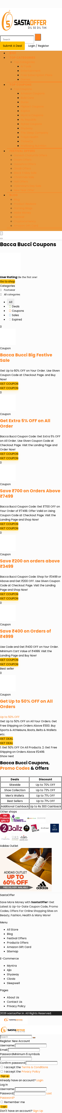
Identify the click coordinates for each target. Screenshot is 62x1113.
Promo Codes (15, 768)
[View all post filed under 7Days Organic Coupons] (54, 832)
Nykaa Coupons (31, 124)
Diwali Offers (22, 168)
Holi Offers (21, 182)
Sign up (5, 1076)
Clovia (11, 979)
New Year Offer (24, 190)
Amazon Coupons (33, 93)
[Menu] (1, 233)
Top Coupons (20, 85)
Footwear (9, 290)
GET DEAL (6, 739)
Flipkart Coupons (32, 106)
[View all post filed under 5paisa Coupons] (35, 832)
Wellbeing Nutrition (33, 146)
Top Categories (22, 57)
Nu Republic (29, 120)
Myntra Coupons (32, 115)
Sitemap (12, 951)
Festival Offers (22, 151)
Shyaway (27, 128)
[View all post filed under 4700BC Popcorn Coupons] (26, 832)
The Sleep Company (34, 133)
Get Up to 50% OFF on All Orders (26, 704)
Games (25, 79)
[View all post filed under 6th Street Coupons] (44, 832)
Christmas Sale (24, 177)
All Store (12, 930)
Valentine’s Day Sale (27, 186)
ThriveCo (27, 141)
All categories (12, 294)
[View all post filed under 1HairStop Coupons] (41, 822)
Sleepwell (13, 983)
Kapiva (25, 111)
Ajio (9, 970)
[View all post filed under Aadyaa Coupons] (23, 841)
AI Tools (26, 66)
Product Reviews (25, 204)
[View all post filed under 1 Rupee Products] (5, 822)
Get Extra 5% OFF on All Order (25, 423)
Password (20, 1054)
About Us (13, 997)
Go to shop (7, 281)
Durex (25, 102)
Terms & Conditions (35, 1067)
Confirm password (12, 1063)
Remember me (14, 1102)
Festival (19, 217)
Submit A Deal (12, 46)
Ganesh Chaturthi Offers (30, 155)
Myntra (12, 966)
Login (3, 1106)
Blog (13, 195)
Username (7, 1045)
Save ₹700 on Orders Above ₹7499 (30, 493)
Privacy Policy (16, 1006)
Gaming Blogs (23, 208)
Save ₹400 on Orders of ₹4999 (25, 634)
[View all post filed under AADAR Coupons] (15, 841)
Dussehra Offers (25, 164)
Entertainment (31, 71)
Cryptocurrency (25, 221)
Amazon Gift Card (26, 226)
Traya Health (29, 137)
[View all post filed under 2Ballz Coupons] (11, 832)
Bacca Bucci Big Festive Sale (26, 357)
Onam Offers (23, 160)
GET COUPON (9, 384)
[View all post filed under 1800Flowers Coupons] (18, 822)
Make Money (22, 213)
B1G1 (12, 53)
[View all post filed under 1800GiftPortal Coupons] (31, 822)
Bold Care (27, 98)
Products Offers (17, 943)
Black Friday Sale (25, 173)
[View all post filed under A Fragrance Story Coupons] (5, 841)
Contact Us (14, 1002)
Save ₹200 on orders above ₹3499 (30, 563)
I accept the (25, 1067)
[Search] (38, 37)
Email (3, 1050)
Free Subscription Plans (36, 75)
